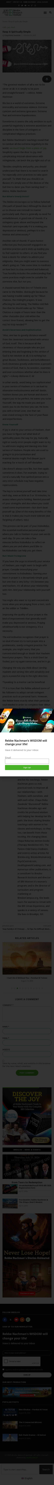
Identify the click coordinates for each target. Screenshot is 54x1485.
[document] (27, 742)
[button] (50, 712)
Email (8, 757)
